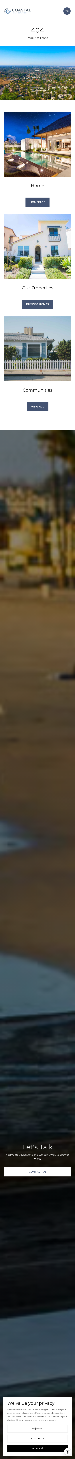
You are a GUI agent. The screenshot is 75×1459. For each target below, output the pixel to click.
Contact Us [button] (37, 1171)
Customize (37, 1438)
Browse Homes (37, 304)
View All (37, 406)
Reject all (37, 1428)
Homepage (37, 202)
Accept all (37, 1448)
